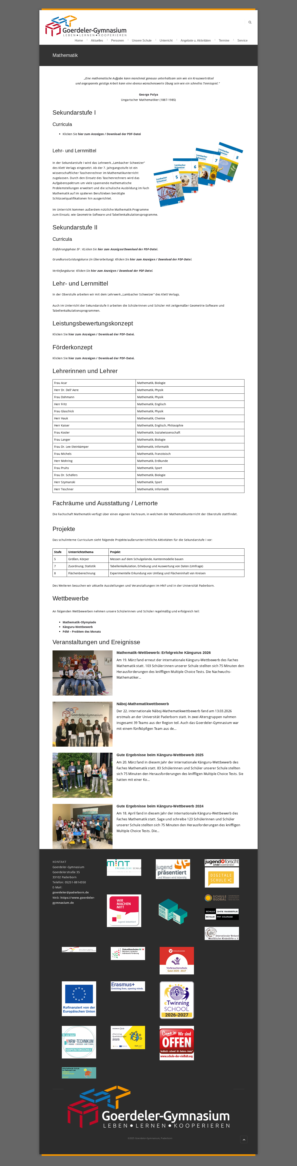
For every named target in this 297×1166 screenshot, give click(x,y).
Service (242, 39)
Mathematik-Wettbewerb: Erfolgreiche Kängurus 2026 (164, 653)
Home (79, 39)
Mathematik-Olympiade (79, 622)
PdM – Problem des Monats (82, 631)
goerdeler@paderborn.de (71, 892)
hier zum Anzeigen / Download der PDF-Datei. (101, 334)
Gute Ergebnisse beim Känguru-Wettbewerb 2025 (160, 755)
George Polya (148, 94)
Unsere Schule (142, 39)
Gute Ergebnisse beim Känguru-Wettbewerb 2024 (160, 806)
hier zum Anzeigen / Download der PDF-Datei (109, 134)
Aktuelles (97, 39)
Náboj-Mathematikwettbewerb (143, 704)
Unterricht (166, 39)
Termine (224, 39)
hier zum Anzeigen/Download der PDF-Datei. (128, 249)
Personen (117, 39)
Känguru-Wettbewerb (78, 627)
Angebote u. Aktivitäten (196, 39)
